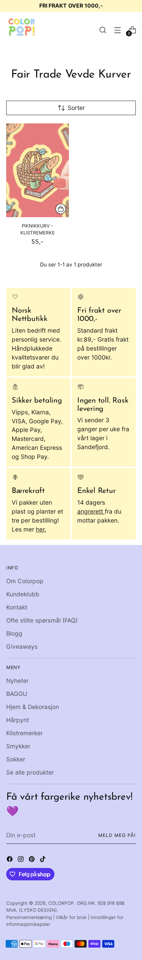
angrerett (91, 511)
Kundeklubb (22, 594)
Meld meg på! (117, 835)
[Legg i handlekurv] (60, 209)
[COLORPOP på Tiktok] (43, 860)
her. (41, 529)
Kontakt (16, 607)
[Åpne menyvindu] (117, 30)
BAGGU (16, 693)
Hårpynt (17, 720)
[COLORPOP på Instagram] (21, 860)
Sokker (15, 759)
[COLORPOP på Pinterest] (32, 860)
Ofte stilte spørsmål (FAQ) (42, 620)
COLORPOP (61, 903)
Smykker (18, 746)
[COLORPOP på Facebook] (10, 860)
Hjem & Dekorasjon (32, 706)
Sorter (76, 107)
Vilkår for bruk (71, 917)
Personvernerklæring (29, 917)
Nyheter (17, 680)
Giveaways (22, 646)
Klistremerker (24, 733)
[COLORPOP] (21, 30)
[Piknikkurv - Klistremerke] (37, 170)
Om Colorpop (24, 581)
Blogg (14, 633)
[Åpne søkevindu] (102, 30)
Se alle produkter (30, 772)
